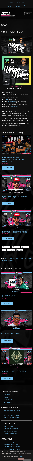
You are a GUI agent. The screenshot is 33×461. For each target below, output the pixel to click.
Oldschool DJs (8, 400)
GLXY (17, 259)
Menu (28, 13)
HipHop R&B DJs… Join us (10, 442)
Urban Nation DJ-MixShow (11, 431)
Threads (11, 6)
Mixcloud (13, 6)
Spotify (18, 6)
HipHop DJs (7, 395)
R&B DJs (6, 397)
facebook (10, 6)
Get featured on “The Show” (12, 449)
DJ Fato (6, 99)
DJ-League (13, 259)
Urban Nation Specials (10, 433)
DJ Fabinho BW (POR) (9, 296)
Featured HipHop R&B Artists (12, 410)
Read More (8, 168)
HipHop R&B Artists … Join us (12, 444)
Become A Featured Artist (11, 413)
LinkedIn (19, 6)
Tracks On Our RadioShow (11, 415)
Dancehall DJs (8, 402)
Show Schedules (9, 426)
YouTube (16, 6)
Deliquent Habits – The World (13, 371)
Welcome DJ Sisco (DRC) (10, 333)
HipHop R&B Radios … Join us (12, 447)
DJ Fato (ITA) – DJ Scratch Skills (14, 197)
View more (20, 456)
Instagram (8, 6)
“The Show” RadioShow (11, 429)
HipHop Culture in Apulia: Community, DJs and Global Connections (13, 159)
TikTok (15, 6)
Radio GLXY (23, 259)
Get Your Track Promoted (11, 418)
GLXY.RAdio (14, 106)
